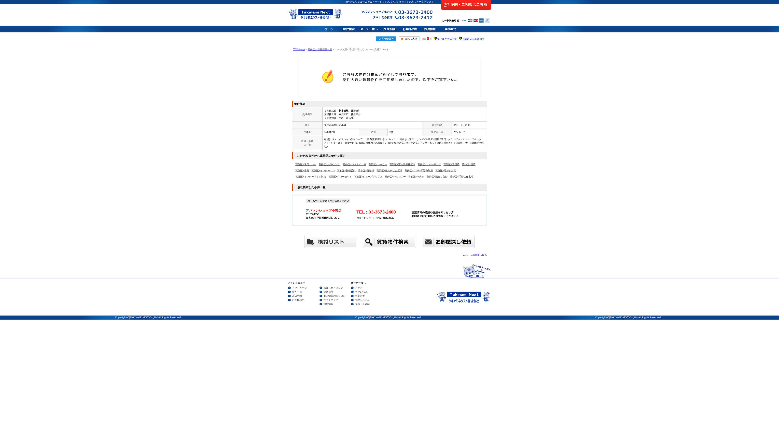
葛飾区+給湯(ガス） (329, 164)
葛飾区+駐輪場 (366, 170)
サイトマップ (331, 299)
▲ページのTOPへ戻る (475, 255)
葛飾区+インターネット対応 (310, 176)
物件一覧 (297, 291)
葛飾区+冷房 (302, 170)
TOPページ (299, 49)
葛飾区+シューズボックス (368, 176)
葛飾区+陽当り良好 (437, 176)
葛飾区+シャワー (378, 164)
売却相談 (389, 29)
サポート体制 (362, 304)
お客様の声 (410, 29)
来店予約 (297, 295)
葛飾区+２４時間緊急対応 (419, 170)
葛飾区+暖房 (469, 164)
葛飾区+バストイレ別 (354, 164)
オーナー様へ (369, 29)
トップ (358, 287)
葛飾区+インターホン (323, 170)
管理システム (362, 299)
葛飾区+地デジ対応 (445, 170)
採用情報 (430, 29)
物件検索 (349, 29)
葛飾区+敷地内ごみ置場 (389, 170)
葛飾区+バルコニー (395, 176)
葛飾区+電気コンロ (305, 164)
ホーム (328, 29)
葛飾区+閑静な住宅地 (461, 176)
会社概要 (450, 29)
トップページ (299, 287)
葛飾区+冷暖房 (451, 164)
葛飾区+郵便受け (346, 170)
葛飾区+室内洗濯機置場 (402, 164)
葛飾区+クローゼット (340, 176)
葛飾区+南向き (416, 176)
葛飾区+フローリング (429, 164)
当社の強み (361, 291)
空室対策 (360, 295)
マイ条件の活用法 (447, 39)
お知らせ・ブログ (333, 287)
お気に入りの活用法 (473, 39)
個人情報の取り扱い (334, 295)
